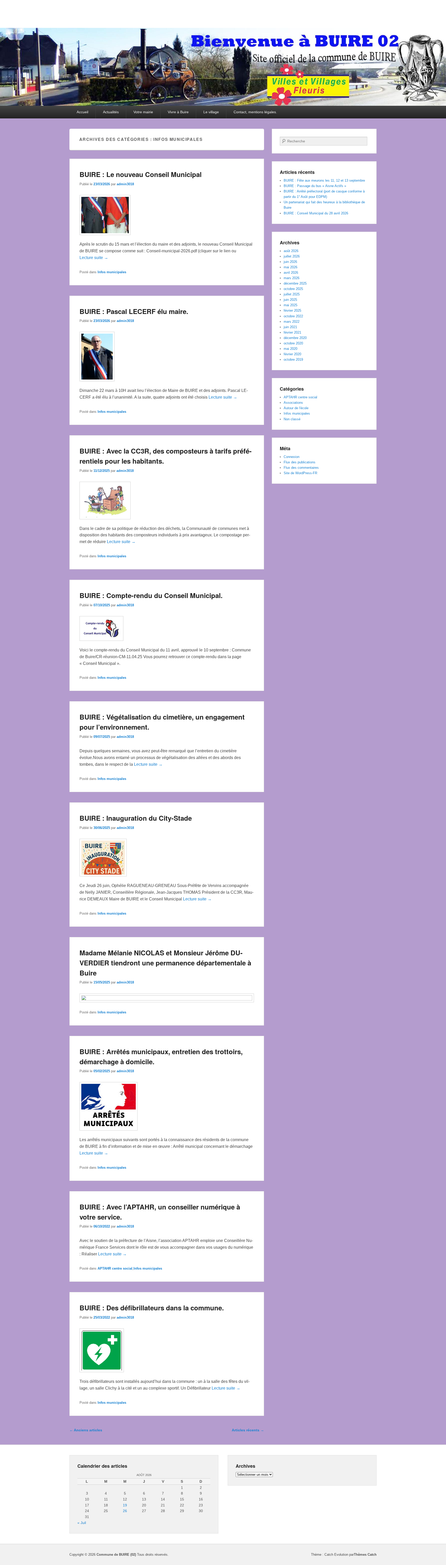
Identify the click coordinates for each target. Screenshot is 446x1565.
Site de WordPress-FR (300, 473)
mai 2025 (290, 305)
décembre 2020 (295, 338)
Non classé (292, 419)
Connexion (291, 457)
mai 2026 (290, 267)
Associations (293, 403)
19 (125, 1505)
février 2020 (292, 354)
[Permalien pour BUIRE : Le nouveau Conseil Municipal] (105, 237)
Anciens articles (85, 1430)
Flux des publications (299, 462)
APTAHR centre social (115, 1268)
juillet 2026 (292, 256)
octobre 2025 (293, 289)
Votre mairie (143, 112)
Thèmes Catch (365, 1554)
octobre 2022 (293, 316)
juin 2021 (290, 327)
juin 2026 (290, 262)
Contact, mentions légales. (255, 112)
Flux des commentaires (301, 468)
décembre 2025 (295, 283)
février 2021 (292, 332)
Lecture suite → (93, 257)
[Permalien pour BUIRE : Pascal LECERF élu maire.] (97, 384)
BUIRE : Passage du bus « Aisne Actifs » (315, 186)
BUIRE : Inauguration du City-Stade (135, 818)
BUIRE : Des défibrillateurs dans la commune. (151, 1307)
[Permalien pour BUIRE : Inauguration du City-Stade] (103, 879)
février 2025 (292, 310)
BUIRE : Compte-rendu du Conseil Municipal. (150, 595)
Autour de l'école (296, 408)
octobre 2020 (293, 343)
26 (125, 1511)
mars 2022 (291, 322)
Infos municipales (112, 272)
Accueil (82, 112)
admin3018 (125, 184)
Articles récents (248, 1430)
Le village (211, 112)
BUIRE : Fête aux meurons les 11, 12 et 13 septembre (324, 180)
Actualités (111, 112)
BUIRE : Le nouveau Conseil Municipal (140, 174)
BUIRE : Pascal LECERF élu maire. (133, 311)
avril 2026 (291, 273)
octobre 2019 (293, 359)
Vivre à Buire (178, 112)
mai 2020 (290, 349)
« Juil (81, 1523)
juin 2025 (290, 300)
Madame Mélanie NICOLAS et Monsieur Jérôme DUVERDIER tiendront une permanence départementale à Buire (165, 963)
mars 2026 (291, 278)
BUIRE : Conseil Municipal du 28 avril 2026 (316, 213)
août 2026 (291, 251)
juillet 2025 (292, 294)
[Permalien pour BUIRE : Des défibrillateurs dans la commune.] (101, 1375)
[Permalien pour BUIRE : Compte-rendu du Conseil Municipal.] (101, 643)
